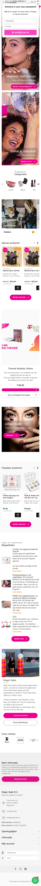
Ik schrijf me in (20, 32)
